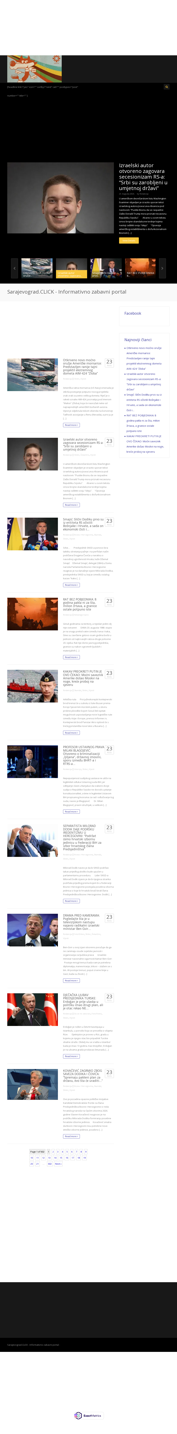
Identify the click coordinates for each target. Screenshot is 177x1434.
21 (37, 1163)
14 (55, 1157)
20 (31, 1163)
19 (84, 1157)
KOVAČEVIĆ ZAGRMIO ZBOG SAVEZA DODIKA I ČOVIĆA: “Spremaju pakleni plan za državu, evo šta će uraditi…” (83, 1075)
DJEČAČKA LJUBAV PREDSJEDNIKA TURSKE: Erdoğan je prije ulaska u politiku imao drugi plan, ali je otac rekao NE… (83, 1001)
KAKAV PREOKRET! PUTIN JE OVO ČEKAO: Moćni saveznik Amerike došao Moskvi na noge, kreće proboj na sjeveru (83, 678)
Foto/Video (79, 934)
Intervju (77, 769)
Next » (58, 1163)
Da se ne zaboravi (82, 1013)
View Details (129, 240)
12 (43, 1157)
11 (37, 1157)
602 (50, 1163)
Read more (71, 425)
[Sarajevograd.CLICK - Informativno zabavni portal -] (34, 68)
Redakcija (144, 193)
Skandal (97, 534)
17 (73, 1157)
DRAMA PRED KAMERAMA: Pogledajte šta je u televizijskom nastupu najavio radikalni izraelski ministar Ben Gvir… (81, 922)
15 (61, 1157)
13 (49, 1157)
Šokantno (85, 455)
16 (67, 1157)
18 (78, 1157)
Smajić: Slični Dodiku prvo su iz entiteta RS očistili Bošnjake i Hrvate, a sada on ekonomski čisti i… (83, 524)
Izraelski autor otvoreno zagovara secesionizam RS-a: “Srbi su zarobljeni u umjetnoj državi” (143, 177)
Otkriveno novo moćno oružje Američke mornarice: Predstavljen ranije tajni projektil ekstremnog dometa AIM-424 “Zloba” (82, 366)
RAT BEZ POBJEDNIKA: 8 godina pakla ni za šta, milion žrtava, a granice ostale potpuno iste (80, 604)
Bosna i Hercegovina (83, 534)
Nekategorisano (81, 614)
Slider (77, 378)
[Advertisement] (88, 27)
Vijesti (83, 378)
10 (31, 1157)
